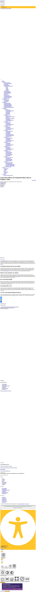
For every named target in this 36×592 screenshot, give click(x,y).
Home (1, 181)
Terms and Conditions (21, 503)
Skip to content (2, 0)
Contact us (13, 295)
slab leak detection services (16, 276)
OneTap (5, 547)
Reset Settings (3, 582)
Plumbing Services (3, 303)
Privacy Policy (27, 503)
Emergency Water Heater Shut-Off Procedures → (7, 307)
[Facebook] (18, 297)
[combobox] (18, 507)
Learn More (17, 587)
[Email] (18, 300)
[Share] (18, 302)
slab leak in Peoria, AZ (4, 260)
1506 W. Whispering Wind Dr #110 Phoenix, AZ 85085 (8, 467)
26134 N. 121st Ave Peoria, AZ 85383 (6, 466)
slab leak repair (6, 270)
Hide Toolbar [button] (2, 549)
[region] (12, 586)
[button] (34, 180)
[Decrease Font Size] (2, 551)
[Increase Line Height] (2, 559)
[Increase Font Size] (2, 548)
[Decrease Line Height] (2, 562)
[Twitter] (18, 299)
